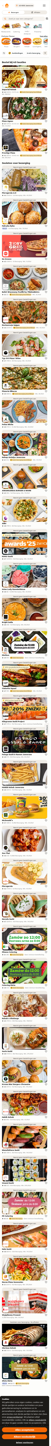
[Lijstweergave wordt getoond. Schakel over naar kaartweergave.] (46, 19)
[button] (5, 5)
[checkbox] (6, 43)
